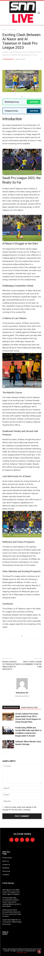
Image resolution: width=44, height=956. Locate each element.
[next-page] (7, 753)
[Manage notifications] (39, 952)
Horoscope (12, 30)
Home (4, 30)
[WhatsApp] (28, 64)
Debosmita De (9, 59)
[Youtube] (27, 840)
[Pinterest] (23, 64)
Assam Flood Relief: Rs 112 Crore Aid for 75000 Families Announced (12, 922)
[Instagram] (17, 840)
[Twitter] (17, 64)
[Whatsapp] (33, 840)
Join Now (34, 102)
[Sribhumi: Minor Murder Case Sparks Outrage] (8, 744)
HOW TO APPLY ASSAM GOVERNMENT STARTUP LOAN (32, 664)
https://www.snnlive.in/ (22, 696)
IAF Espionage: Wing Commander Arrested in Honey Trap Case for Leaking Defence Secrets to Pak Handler (11, 902)
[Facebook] (12, 64)
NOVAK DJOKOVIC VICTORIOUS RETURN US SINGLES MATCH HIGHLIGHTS (12, 665)
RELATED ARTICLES (11, 708)
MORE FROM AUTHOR (29, 708)
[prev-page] (3, 753)
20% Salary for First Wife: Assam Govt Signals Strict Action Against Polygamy (11, 892)
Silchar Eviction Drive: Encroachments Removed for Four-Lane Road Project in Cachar (11, 913)
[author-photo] (22, 689)
